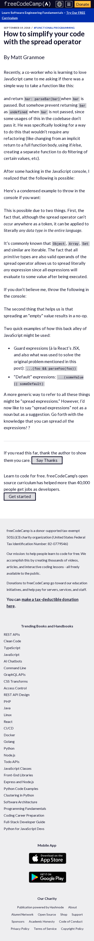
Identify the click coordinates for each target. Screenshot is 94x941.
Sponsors (18, 921)
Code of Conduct (71, 921)
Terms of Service (45, 928)
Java (7, 708)
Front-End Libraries (18, 775)
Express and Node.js (19, 782)
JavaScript (11, 654)
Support (77, 914)
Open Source (47, 914)
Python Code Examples (21, 788)
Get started (20, 496)
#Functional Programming (54, 27)
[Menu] (69, 4)
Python (9, 748)
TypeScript (12, 648)
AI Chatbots (13, 661)
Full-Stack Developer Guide (24, 822)
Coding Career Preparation (24, 815)
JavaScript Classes (17, 768)
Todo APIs (11, 761)
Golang (9, 741)
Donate (82, 4)
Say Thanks (47, 460)
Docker (9, 735)
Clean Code (12, 641)
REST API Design (17, 694)
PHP (7, 701)
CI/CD (9, 728)
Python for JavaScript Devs (24, 828)
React (8, 721)
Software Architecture (20, 802)
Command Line (15, 668)
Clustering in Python (19, 795)
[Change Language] (59, 4)
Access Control (15, 688)
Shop (63, 914)
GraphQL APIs (15, 674)
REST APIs (12, 634)
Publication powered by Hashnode (40, 907)
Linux (8, 715)
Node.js (9, 755)
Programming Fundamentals (25, 808)
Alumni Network (22, 914)
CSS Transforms (16, 681)
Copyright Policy (72, 928)
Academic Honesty (42, 921)
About (72, 907)
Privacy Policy (20, 928)
